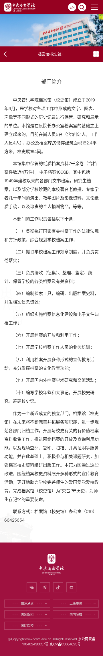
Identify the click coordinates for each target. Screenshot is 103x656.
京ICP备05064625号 (65, 644)
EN (72, 7)
